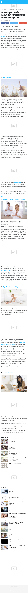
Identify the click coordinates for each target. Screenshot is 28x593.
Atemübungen (7, 77)
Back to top (14, 586)
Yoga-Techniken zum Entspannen (12, 287)
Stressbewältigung (4, 9)
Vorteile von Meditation (6, 264)
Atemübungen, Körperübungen (8, 344)
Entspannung (20, 9)
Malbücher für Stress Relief (15, 463)
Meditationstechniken (6, 270)
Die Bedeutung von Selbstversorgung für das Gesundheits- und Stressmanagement (17, 515)
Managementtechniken (13, 9)
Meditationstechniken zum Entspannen (14, 199)
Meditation (22, 342)
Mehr (2, 196)
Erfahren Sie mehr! (8, 373)
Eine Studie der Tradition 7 (14, 528)
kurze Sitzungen (22, 266)
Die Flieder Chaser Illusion (14, 539)
